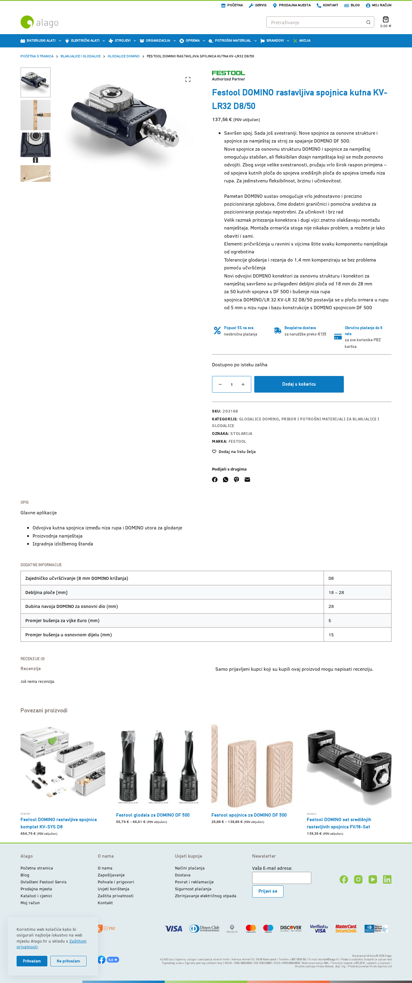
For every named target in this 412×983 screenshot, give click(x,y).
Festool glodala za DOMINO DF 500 (152, 815)
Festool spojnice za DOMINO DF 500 (249, 815)
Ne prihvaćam (68, 961)
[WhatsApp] (225, 479)
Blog (355, 5)
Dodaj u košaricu (299, 384)
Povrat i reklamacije (194, 882)
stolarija (241, 433)
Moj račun (381, 5)
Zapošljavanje (111, 875)
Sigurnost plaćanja (193, 888)
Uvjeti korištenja (113, 888)
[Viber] (236, 479)
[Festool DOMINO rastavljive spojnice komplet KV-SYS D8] (63, 766)
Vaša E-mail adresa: (272, 868)
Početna (235, 5)
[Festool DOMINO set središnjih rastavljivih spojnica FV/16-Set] (349, 766)
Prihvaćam (32, 961)
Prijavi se (267, 891)
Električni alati (85, 40)
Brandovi (275, 40)
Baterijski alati (41, 40)
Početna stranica (37, 868)
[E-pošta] (247, 479)
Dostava (183, 875)
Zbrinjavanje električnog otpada (205, 895)
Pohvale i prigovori (116, 882)
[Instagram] (358, 879)
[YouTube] (373, 879)
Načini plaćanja (190, 868)
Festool (238, 441)
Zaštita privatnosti (116, 895)
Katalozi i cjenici (36, 895)
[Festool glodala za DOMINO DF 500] (158, 766)
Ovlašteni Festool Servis (44, 882)
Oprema (193, 40)
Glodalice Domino (259, 419)
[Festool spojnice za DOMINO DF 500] (253, 766)
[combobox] (315, 22)
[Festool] (228, 75)
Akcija (304, 40)
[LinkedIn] (387, 879)
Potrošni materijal (233, 40)
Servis (261, 5)
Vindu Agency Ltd (380, 966)
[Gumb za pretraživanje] (368, 22)
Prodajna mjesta (295, 5)
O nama (105, 868)
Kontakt (330, 5)
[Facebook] (214, 479)
